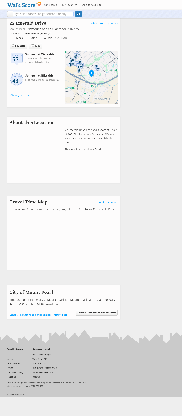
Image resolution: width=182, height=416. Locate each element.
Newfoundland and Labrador (35, 314)
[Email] (20, 354)
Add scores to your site (104, 23)
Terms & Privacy (15, 372)
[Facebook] (15, 354)
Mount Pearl (18, 29)
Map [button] (38, 45)
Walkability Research (42, 372)
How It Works (13, 363)
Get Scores (50, 5)
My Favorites (69, 5)
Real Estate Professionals (44, 368)
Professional (41, 349)
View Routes (60, 37)
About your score (20, 95)
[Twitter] (9, 354)
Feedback (12, 377)
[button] (10, 14)
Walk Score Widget (41, 354)
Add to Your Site (91, 5)
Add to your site (108, 202)
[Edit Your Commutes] (50, 33)
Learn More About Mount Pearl (97, 312)
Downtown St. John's (36, 33)
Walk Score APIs (40, 359)
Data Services (39, 363)
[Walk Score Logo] (24, 4)
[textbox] (43, 14)
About (10, 359)
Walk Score (15, 349)
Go (78, 13)
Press (10, 368)
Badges (36, 377)
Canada (14, 314)
